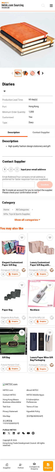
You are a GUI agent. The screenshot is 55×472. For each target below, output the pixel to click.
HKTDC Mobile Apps (35, 395)
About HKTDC (32, 390)
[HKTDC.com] (27, 386)
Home (6, 209)
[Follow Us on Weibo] (18, 433)
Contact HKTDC (9, 395)
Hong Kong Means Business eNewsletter (12, 400)
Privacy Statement (10, 411)
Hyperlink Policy (33, 411)
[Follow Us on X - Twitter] (9, 433)
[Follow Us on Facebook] (4, 433)
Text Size (6, 407)
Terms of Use (32, 407)
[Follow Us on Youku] (33, 433)
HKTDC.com (8, 390)
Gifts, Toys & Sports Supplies (17, 214)
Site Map (6, 416)
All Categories (22, 209)
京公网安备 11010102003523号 (11, 422)
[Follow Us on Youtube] (28, 433)
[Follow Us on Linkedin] (13, 433)
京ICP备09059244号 (35, 416)
